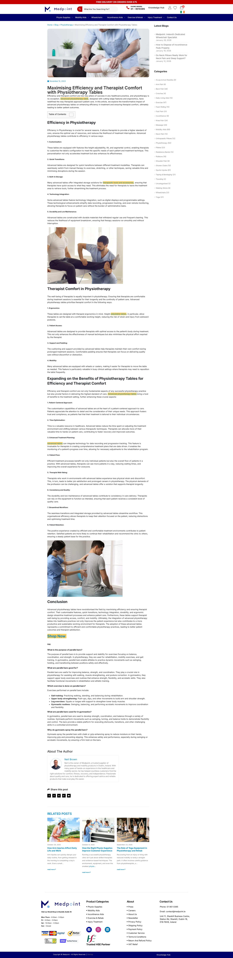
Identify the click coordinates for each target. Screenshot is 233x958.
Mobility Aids (80, 17)
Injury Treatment (155, 17)
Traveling (159, 179)
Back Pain (160, 89)
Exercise (159, 102)
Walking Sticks (162, 188)
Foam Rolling (161, 107)
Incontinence (161, 116)
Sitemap (90, 954)
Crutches (159, 93)
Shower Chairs (161, 165)
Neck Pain (160, 134)
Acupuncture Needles (164, 80)
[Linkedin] (107, 929)
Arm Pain (159, 84)
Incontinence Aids (115, 17)
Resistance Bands (163, 152)
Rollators (159, 156)
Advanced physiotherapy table (74, 98)
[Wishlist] (175, 7)
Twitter (54, 795)
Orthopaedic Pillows (164, 138)
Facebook (49, 795)
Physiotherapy (66, 25)
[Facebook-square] (89, 929)
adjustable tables (118, 314)
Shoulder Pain (161, 161)
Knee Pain (160, 120)
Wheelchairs (96, 17)
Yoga (158, 197)
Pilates (158, 147)
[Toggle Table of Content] (70, 115)
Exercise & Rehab (135, 17)
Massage (159, 125)
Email (69, 795)
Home (49, 25)
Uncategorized (162, 183)
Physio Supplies (63, 17)
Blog (56, 25)
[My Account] (170, 7)
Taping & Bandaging (164, 175)
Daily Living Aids (162, 98)
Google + (64, 795)
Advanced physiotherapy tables (122, 394)
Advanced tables (55, 443)
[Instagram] (98, 929)
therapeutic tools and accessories (118, 182)
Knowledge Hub (156, 7)
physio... (92, 866)
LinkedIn (59, 795)
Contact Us (172, 17)
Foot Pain (159, 111)
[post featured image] (63, 830)
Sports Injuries (161, 170)
